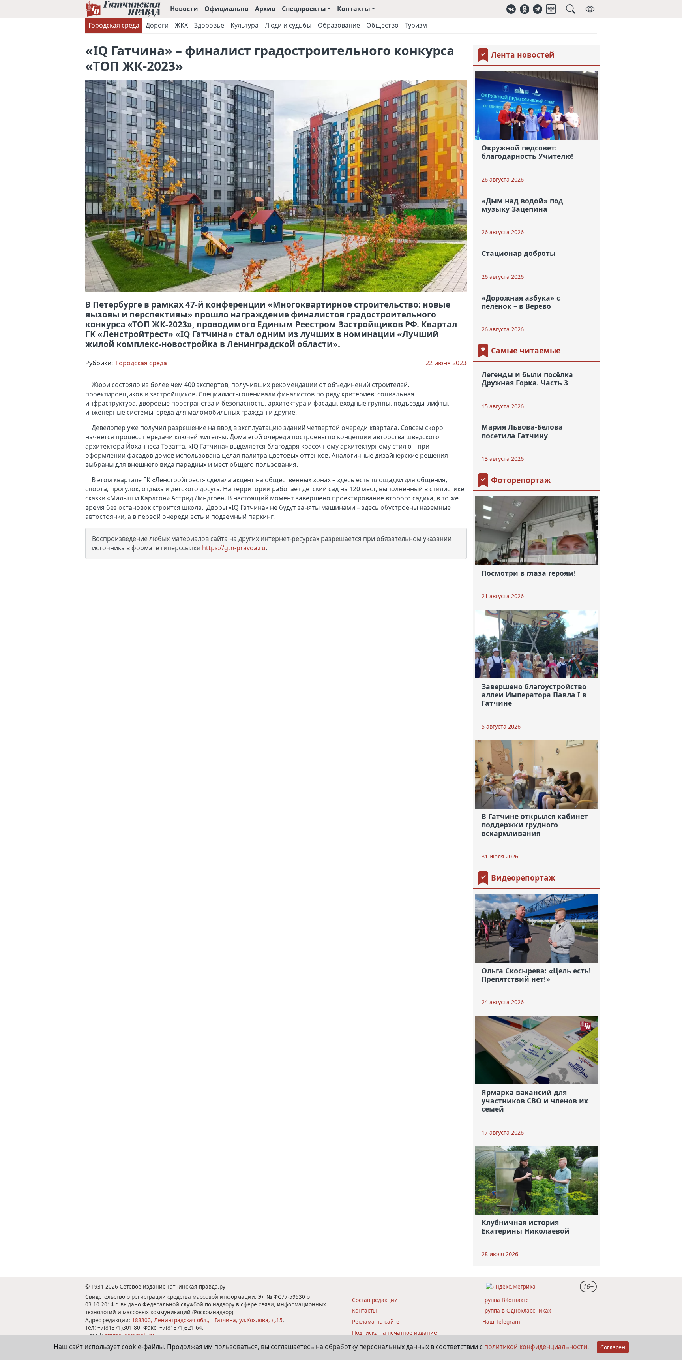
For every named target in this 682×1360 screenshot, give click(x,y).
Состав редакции (375, 1300)
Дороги (157, 25)
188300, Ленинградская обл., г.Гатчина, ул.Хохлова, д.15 (207, 1320)
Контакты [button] (353, 8)
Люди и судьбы (288, 25)
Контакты (364, 1310)
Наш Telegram (501, 1321)
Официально (226, 8)
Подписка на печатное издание (394, 1332)
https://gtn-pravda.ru (234, 547)
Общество (382, 25)
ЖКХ (181, 25)
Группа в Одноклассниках (516, 1310)
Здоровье (209, 25)
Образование (339, 25)
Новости (184, 8)
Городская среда (113, 25)
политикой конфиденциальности (535, 1346)
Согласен (612, 1347)
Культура (244, 25)
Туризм (416, 25)
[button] (511, 9)
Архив (265, 8)
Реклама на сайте (375, 1321)
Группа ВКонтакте (505, 1300)
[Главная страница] (123, 9)
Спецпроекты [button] (304, 8)
